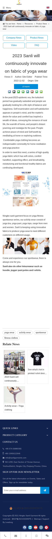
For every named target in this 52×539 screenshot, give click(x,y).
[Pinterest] (46, 527)
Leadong (9, 522)
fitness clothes (11, 338)
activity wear (25, 332)
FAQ (37, 45)
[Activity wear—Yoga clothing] (14, 394)
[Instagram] (41, 527)
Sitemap (37, 519)
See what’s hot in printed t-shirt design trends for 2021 (37, 372)
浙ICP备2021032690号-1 (22, 519)
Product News (36, 38)
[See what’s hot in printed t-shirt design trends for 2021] (37, 358)
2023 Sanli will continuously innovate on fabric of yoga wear (14, 379)
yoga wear (9, 332)
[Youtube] (35, 527)
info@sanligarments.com (15, 458)
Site (36, 81)
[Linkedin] (30, 527)
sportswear (41, 332)
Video (14, 45)
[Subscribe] (44, 490)
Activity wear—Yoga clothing (14, 408)
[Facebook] (25, 527)
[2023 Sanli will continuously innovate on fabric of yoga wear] (14, 362)
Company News (13, 38)
